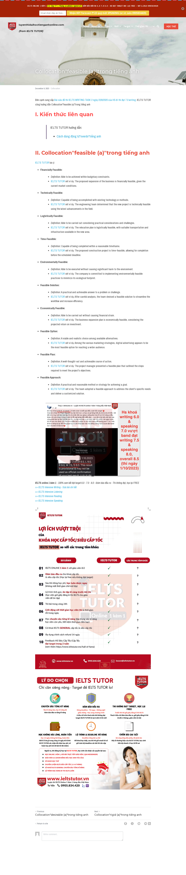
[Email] (145, 823)
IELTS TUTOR (42, 162)
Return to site (42, 823)
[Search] (158, 26)
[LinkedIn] (138, 823)
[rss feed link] (149, 823)
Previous (40, 811)
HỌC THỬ (171, 26)
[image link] (12, 26)
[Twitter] (132, 823)
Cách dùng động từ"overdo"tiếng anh (79, 136)
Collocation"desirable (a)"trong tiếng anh (61, 814)
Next (96, 811)
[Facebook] (125, 823)
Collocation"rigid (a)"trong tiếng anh (118, 814)
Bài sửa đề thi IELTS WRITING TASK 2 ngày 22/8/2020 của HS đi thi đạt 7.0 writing (95, 100)
